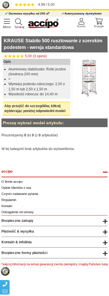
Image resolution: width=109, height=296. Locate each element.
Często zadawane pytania (19, 193)
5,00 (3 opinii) (35, 56)
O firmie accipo (12, 181)
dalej (102, 155)
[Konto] (81, 22)
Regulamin (8, 200)
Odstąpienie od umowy (17, 212)
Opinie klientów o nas (16, 187)
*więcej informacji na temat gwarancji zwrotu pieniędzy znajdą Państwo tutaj (54, 264)
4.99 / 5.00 (45, 5)
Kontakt (6, 206)
